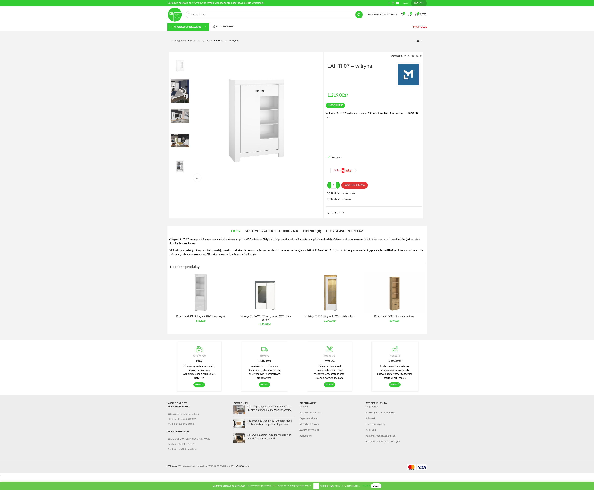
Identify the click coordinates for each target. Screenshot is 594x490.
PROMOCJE (420, 26)
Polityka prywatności (310, 412)
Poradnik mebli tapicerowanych (382, 441)
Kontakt (303, 406)
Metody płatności (309, 424)
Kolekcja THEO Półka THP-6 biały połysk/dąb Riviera (340, 486)
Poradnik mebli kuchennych (380, 436)
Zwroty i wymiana (309, 430)
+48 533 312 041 (187, 419)
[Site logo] (175, 14)
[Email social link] (413, 56)
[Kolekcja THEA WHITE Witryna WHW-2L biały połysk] (265, 292)
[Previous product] (414, 41)
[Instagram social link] (393, 3)
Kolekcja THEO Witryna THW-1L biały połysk (330, 316)
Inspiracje (370, 430)
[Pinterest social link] (417, 56)
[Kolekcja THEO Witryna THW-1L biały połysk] (330, 292)
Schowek (370, 418)
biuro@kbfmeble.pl (184, 424)
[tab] (235, 231)
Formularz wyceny (375, 424)
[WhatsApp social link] (421, 56)
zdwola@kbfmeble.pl (185, 449)
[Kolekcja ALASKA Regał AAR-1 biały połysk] (201, 292)
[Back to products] (418, 41)
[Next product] (422, 41)
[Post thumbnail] (239, 409)
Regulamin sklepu (308, 418)
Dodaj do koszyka (354, 185)
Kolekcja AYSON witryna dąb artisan (394, 316)
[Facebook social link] (389, 3)
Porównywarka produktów (380, 412)
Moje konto (371, 406)
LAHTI (209, 40)
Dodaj (376, 486)
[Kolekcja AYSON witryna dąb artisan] (394, 292)
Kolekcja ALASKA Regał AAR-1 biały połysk (200, 316)
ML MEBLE (196, 40)
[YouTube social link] (397, 3)
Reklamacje (305, 436)
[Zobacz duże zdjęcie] (197, 178)
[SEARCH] (359, 14)
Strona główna (179, 40)
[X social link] (409, 56)
